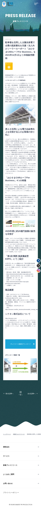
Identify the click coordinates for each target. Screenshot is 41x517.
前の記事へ (9, 393)
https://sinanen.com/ (11, 318)
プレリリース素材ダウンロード (20, 344)
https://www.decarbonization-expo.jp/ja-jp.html (20, 274)
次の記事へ (31, 393)
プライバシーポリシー (11, 492)
